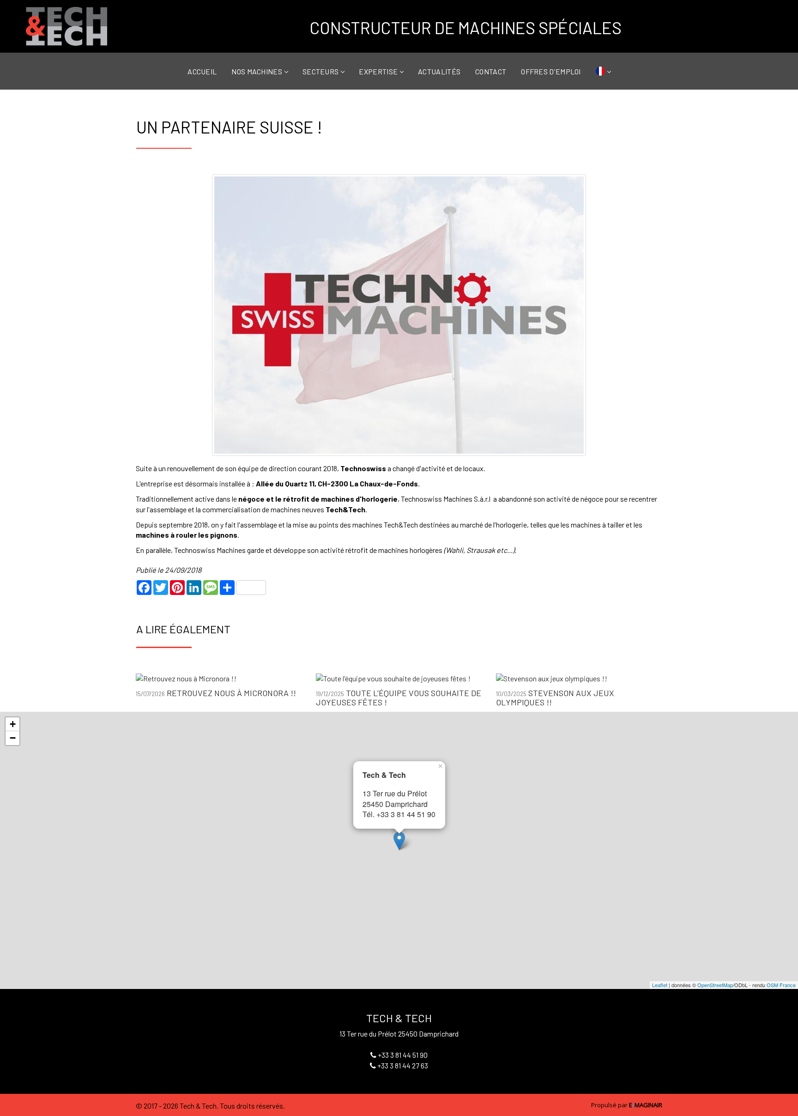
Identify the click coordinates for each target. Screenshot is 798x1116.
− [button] (13, 738)
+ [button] (13, 724)
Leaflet (659, 985)
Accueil (202, 71)
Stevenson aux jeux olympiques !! (555, 697)
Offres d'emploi (551, 71)
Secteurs (320, 71)
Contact (490, 71)
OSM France (781, 985)
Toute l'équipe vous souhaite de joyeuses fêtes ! (398, 697)
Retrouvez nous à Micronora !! (231, 693)
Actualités (439, 71)
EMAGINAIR (645, 1105)
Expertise (378, 71)
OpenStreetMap (715, 985)
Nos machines (256, 71)
